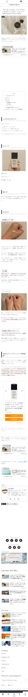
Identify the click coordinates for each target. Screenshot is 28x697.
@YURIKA (11, 488)
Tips (2, 671)
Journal (3, 667)
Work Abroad (5, 664)
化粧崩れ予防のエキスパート (13, 107)
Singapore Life (5, 657)
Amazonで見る (14, 415)
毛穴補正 (9, 104)
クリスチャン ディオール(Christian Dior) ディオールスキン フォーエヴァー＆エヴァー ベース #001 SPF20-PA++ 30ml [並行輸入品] (14, 406)
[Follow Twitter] (14, 498)
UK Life (3, 653)
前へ (5, 560)
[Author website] (10, 498)
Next (23, 560)
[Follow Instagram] (18, 498)
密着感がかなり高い (11, 102)
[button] (25, 680)
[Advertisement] (14, 76)
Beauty (4, 504)
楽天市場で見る (14, 419)
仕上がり (8, 100)
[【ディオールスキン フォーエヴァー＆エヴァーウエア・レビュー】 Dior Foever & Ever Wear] (9, 344)
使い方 (7, 99)
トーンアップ (10, 106)
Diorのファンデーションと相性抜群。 (14, 109)
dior (16, 504)
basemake (11, 504)
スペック (8, 97)
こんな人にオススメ (10, 95)
